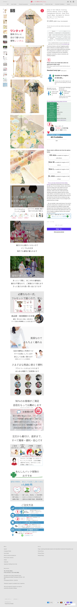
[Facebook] (50, 221)
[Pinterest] (53, 221)
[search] (70, 1)
